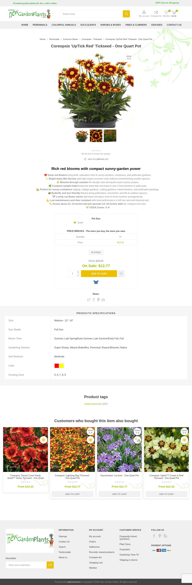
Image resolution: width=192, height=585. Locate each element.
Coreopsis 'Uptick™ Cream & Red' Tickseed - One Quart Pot (166, 476)
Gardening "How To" (129, 554)
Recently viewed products (101, 552)
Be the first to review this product (96, 154)
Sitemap (63, 536)
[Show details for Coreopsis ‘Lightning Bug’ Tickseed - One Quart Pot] (72, 449)
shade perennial (93, 404)
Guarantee (125, 549)
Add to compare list (98, 159)
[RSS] (165, 535)
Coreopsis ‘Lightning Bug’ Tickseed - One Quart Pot (72, 476)
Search (126, 13)
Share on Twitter (89, 299)
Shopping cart (96, 562)
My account (144, 16)
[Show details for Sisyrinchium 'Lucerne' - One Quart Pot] (119, 449)
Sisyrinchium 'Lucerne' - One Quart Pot (119, 475)
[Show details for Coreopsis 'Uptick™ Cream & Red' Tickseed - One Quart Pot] (166, 449)
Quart (80, 222)
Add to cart (99, 273)
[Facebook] (154, 535)
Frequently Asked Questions (128, 537)
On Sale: (89, 266)
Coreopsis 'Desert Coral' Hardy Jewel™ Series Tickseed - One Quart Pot (25, 478)
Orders (92, 541)
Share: (96, 294)
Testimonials (65, 552)
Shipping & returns (129, 560)
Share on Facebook (93, 299)
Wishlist (93, 568)
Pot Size (96, 218)
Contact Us (64, 541)
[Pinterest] (159, 535)
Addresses (94, 547)
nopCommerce (74, 582)
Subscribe (50, 565)
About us (63, 557)
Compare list (156, 16)
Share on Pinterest (98, 299)
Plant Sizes (125, 544)
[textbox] (91, 13)
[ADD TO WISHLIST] (121, 273)
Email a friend (103, 299)
